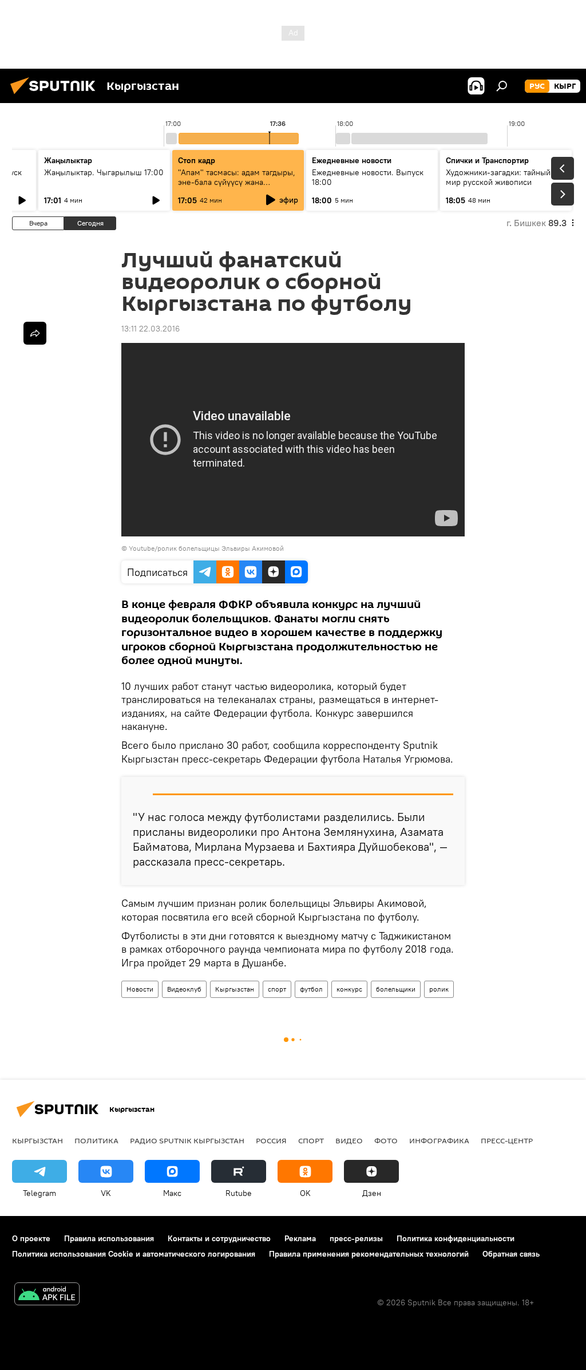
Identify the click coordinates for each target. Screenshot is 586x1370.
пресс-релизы (356, 1238)
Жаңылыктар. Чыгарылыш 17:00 (104, 172)
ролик (439, 989)
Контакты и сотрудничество (219, 1238)
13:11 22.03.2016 (150, 328)
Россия (271, 1140)
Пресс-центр (507, 1140)
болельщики (395, 989)
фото (386, 1140)
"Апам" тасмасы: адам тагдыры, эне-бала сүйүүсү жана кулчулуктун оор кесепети (236, 182)
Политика (96, 1140)
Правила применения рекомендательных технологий (369, 1254)
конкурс (349, 989)
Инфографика (439, 1140)
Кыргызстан (234, 989)
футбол (311, 989)
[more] (34, 333)
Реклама (300, 1238)
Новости (139, 989)
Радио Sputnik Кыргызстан (187, 1140)
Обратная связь (511, 1254)
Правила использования (109, 1238)
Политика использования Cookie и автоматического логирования (133, 1254)
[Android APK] (47, 1295)
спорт (277, 989)
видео (349, 1140)
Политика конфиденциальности (455, 1238)
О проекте (31, 1238)
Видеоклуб (184, 989)
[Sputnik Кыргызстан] (56, 95)
